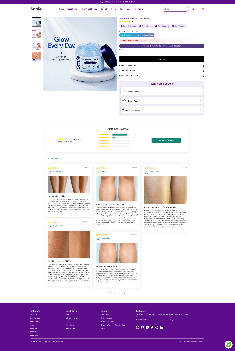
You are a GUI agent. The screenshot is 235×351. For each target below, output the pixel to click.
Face (113, 9)
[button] (125, 21)
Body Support (35, 321)
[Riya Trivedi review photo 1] (69, 244)
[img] (53, 168)
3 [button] (118, 293)
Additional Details (161, 70)
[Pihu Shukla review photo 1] (165, 190)
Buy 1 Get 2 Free (89, 9)
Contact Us (105, 315)
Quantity (122, 49)
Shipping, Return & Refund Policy (113, 325)
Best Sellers (73, 9)
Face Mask (34, 332)
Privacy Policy (36, 341)
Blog (67, 321)
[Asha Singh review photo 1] (117, 253)
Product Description (161, 65)
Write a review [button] (166, 140)
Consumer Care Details (161, 76)
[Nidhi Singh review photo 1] (117, 189)
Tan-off (104, 9)
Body (129, 9)
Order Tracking (106, 318)
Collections (70, 325)
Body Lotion (34, 335)
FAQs (103, 328)
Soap (32, 325)
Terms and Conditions (54, 341)
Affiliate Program (72, 318)
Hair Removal (35, 318)
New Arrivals (70, 328)
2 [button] (114, 293)
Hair (121, 9)
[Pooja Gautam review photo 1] (69, 184)
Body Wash (34, 328)
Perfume (139, 9)
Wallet (68, 315)
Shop (61, 9)
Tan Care (33, 315)
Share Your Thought (108, 321)
